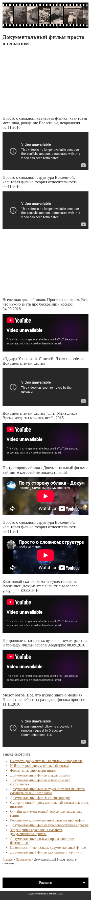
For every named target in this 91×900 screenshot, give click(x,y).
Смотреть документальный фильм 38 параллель (46, 761)
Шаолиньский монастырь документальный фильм (48, 847)
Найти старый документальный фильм (39, 766)
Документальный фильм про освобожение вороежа (49, 825)
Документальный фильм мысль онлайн (40, 775)
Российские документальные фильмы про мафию (47, 820)
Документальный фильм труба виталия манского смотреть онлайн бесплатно (47, 791)
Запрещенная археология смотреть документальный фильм (36, 832)
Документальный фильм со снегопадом (40, 798)
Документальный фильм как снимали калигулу (46, 852)
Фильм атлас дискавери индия (33, 770)
